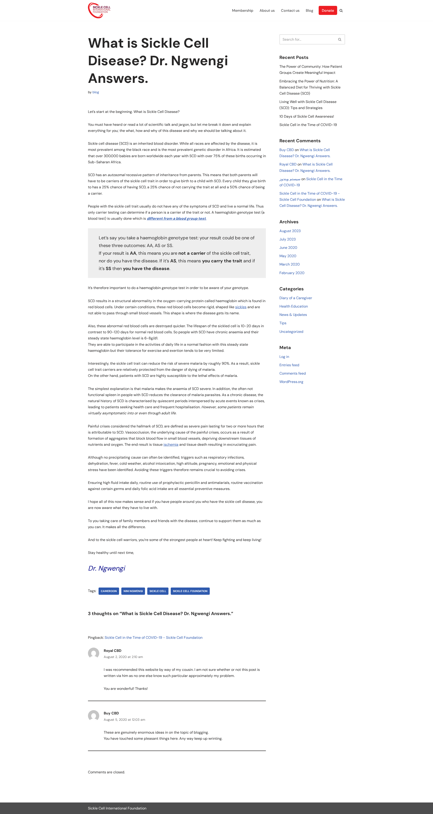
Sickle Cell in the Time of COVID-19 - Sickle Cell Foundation (154, 637)
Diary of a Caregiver (295, 298)
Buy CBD (111, 713)
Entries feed (289, 365)
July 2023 (287, 239)
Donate (328, 10)
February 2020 (291, 273)
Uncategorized (291, 331)
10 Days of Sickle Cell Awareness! (306, 116)
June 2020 (288, 247)
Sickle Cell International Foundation (117, 808)
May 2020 (287, 256)
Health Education (293, 306)
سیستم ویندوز (289, 179)
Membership (242, 10)
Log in (284, 356)
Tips (282, 323)
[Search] (341, 10)
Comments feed (292, 373)
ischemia (171, 444)
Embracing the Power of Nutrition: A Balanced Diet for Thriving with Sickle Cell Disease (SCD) (310, 87)
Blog (309, 10)
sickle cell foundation (190, 591)
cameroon (109, 591)
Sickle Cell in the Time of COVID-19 (308, 124)
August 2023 (290, 231)
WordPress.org (291, 381)
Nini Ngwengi (133, 591)
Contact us (290, 10)
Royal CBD (112, 650)
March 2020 (289, 264)
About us (267, 10)
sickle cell (158, 591)
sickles (240, 307)
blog (95, 92)
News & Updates (293, 314)
